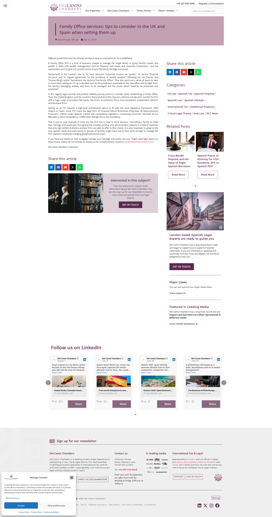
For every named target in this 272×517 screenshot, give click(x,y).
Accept (21, 505)
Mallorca (201, 462)
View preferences (56, 505)
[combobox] (208, 11)
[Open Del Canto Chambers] (132, 10)
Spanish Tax (185, 93)
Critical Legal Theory (179, 113)
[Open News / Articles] (177, 10)
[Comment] (148, 404)
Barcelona (178, 462)
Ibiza (186, 462)
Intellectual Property (202, 106)
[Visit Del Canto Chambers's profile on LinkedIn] (55, 359)
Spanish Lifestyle (194, 100)
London (191, 459)
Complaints (150, 504)
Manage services (12, 498)
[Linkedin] (199, 505)
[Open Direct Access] (154, 10)
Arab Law (198, 113)
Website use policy (97, 504)
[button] (71, 477)
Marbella (211, 462)
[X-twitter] (205, 505)
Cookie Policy (24, 512)
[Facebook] (217, 505)
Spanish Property (204, 93)
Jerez (174, 465)
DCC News (212, 113)
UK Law (75, 39)
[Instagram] (211, 505)
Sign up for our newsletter (76, 441)
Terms (84, 504)
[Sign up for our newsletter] (52, 441)
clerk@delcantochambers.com (139, 141)
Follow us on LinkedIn (76, 347)
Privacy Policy (36, 512)
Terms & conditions (51, 512)
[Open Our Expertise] (103, 10)
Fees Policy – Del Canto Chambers (126, 504)
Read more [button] (57, 372)
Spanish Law (64, 39)
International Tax (178, 106)
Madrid (193, 462)
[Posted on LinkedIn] (84, 359)
